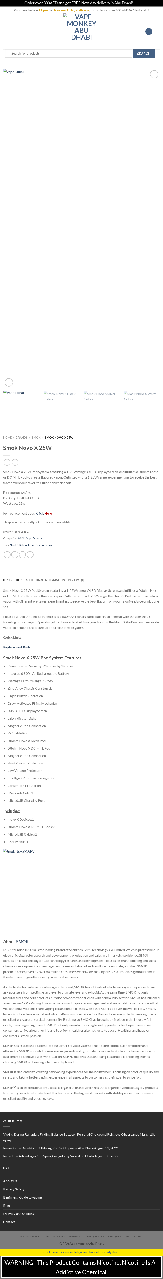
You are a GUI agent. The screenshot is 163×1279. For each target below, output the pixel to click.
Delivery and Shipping (19, 1213)
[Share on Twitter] (22, 554)
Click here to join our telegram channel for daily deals (81, 1252)
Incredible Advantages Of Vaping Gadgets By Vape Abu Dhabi (48, 1156)
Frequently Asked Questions (108, 1236)
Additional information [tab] (45, 580)
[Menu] (5, 31)
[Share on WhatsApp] (7, 554)
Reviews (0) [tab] (76, 580)
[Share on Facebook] (14, 554)
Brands (22, 437)
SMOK (36, 437)
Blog (6, 1205)
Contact (9, 1222)
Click (44, 513)
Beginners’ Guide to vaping (22, 1197)
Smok (49, 545)
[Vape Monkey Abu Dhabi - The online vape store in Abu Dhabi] (81, 31)
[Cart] (158, 31)
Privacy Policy (31, 1236)
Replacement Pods (16, 647)
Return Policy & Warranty (64, 1236)
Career (137, 1236)
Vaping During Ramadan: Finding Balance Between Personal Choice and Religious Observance (71, 1134)
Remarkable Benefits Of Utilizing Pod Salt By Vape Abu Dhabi (48, 1148)
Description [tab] (13, 580)
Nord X (14, 545)
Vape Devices (34, 538)
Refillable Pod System (32, 545)
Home (7, 437)
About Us (10, 1181)
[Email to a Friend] (30, 554)
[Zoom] (9, 382)
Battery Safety (13, 1189)
